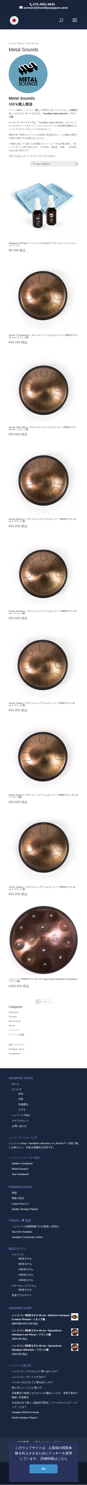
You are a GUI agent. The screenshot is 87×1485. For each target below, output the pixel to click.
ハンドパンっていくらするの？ (29, 1376)
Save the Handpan (22, 1231)
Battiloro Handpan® (22, 1163)
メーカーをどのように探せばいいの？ (33, 1382)
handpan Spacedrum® (56, 113)
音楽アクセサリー (21, 1295)
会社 (20, 1093)
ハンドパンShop (21, 1115)
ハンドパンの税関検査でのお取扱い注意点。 (36, 1226)
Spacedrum (15, 1021)
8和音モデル (25, 1258)
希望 (14, 1192)
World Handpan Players (24, 1417)
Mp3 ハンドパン (17, 1044)
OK (43, 1468)
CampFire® (14, 1053)
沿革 (20, 1099)
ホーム (15, 1084)
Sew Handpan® (20, 1174)
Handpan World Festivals (25, 1412)
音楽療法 (23, 1104)
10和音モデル (25, 1269)
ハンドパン (14, 1030)
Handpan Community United (27, 1237)
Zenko (12, 1025)
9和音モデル (25, 1264)
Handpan (13, 1012)
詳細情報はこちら (54, 1458)
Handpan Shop (17, 1049)
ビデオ (22, 1109)
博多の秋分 (18, 1198)
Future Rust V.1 (20, 1203)
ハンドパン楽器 (16, 1034)
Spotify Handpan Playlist (25, 1209)
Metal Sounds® (20, 1168)
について (17, 1089)
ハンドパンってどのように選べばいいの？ (35, 1371)
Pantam (13, 1016)
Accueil (12, 43)
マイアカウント (20, 1120)
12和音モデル (25, 1274)
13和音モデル (25, 1280)
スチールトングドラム (24, 1285)
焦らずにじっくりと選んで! (27, 1387)
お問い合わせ (19, 1126)
